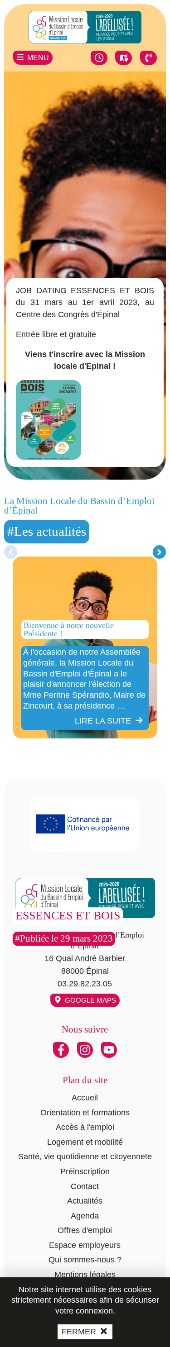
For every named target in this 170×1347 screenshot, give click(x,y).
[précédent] (10, 552)
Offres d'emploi (85, 1230)
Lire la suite (103, 720)
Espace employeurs (85, 1245)
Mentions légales (85, 1274)
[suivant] (159, 552)
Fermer (79, 1331)
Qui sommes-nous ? (85, 1259)
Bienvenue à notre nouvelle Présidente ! (69, 629)
